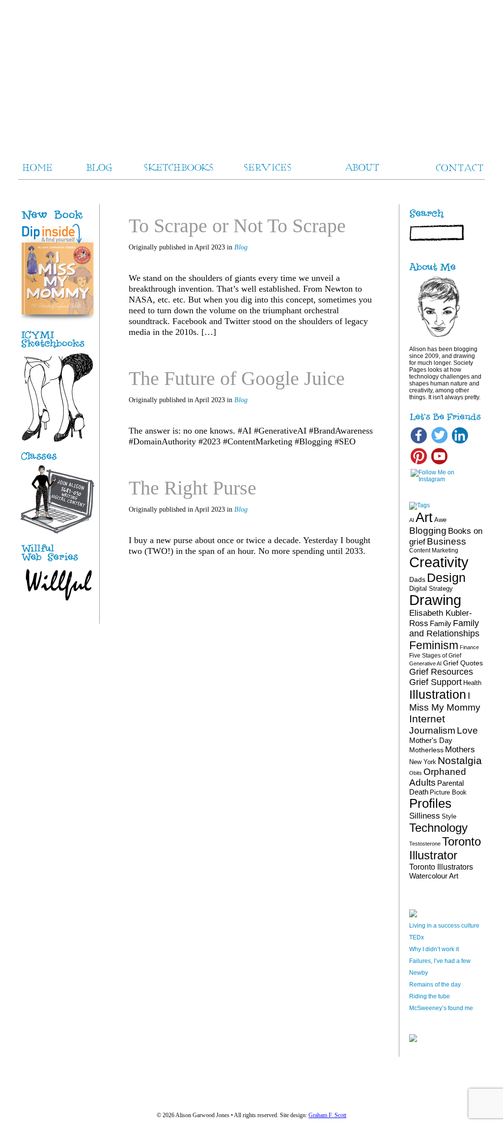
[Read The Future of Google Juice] (346, 460)
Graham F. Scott (327, 1115)
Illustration (437, 694)
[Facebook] (418, 442)
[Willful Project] (57, 561)
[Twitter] (439, 442)
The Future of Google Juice (237, 378)
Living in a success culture (444, 925)
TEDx (416, 937)
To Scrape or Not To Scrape (237, 226)
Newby (418, 972)
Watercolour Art (433, 876)
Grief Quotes (463, 663)
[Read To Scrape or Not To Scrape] (346, 350)
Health (472, 682)
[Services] (57, 460)
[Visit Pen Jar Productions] (57, 348)
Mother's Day (430, 740)
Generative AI (425, 663)
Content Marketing (433, 550)
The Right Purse (192, 488)
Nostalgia (460, 760)
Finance (469, 647)
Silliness (424, 816)
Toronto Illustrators (441, 866)
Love (467, 730)
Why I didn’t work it (434, 949)
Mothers (460, 749)
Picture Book (448, 792)
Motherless (426, 750)
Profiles (430, 803)
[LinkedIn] (460, 442)
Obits (415, 773)
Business (446, 541)
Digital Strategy (431, 588)
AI (411, 520)
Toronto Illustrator (445, 848)
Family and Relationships (444, 628)
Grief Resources (441, 672)
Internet (427, 718)
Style (449, 816)
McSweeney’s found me (441, 1008)
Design (446, 577)
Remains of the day (435, 984)
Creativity (439, 562)
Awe (440, 519)
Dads (417, 579)
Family (440, 623)
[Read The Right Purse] (346, 569)
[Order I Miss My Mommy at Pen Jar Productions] (68, 220)
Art (424, 517)
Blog (241, 247)
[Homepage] (251, 73)
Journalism (432, 730)
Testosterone (425, 844)
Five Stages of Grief (435, 655)
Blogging (428, 530)
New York (422, 762)
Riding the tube (429, 996)
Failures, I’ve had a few (440, 961)
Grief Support (435, 682)
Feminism (433, 645)
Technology (438, 827)
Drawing (435, 600)
